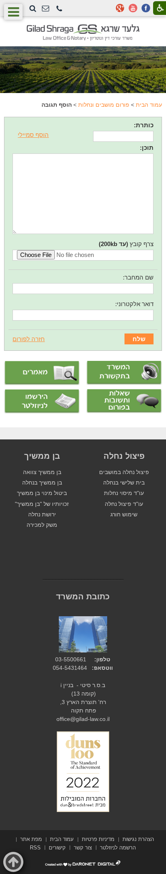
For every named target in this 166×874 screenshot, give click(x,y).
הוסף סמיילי (33, 134)
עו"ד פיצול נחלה (124, 504)
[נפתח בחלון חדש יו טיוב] (133, 8)
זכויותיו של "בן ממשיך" (42, 504)
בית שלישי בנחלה (124, 483)
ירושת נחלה (42, 515)
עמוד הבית (149, 104)
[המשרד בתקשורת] (124, 373)
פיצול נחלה (124, 455)
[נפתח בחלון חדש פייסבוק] (145, 8)
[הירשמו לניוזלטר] (42, 401)
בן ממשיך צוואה (42, 472)
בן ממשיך (42, 455)
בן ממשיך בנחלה (42, 483)
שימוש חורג (123, 515)
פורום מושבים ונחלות (103, 104)
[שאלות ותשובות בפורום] (124, 401)
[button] (59, 9)
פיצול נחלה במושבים (124, 472)
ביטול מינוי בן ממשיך (42, 493)
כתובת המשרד (83, 596)
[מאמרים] (42, 373)
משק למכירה (42, 525)
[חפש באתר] (32, 8)
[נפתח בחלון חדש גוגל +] (120, 8)
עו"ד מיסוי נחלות (124, 493)
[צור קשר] (45, 8)
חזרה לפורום (28, 339)
